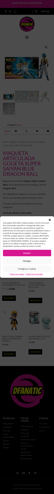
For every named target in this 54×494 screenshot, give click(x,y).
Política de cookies (17, 274)
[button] (49, 219)
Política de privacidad (34, 274)
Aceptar (27, 253)
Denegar (27, 261)
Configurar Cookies (27, 268)
